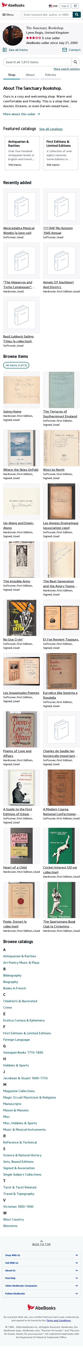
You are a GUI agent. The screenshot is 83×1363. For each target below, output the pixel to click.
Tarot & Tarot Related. (20, 1187)
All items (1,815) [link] (16, 365)
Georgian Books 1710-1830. (23, 1052)
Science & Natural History (22, 1155)
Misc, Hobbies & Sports (20, 1123)
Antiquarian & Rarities (19, 956)
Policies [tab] (50, 75)
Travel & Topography (18, 1194)
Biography (10, 982)
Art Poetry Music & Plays (21, 962)
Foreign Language (16, 1040)
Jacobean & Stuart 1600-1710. (25, 1078)
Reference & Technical (20, 1142)
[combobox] (47, 15)
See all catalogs (51, 129)
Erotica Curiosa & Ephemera (24, 1020)
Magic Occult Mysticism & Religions (29, 1097)
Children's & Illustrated (20, 1001)
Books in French (14, 988)
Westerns (10, 1226)
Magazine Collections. (19, 1091)
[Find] (77, 15)
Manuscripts (12, 1104)
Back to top (41, 1244)
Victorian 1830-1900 (18, 1206)
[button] (75, 62)
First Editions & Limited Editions (27, 1033)
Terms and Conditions (59, 1320)
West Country (13, 1219)
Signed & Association (19, 1168)
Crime (7, 1007)
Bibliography (12, 975)
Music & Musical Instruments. (25, 1129)
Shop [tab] (11, 75)
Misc (6, 1117)
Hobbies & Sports (16, 1065)
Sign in (65, 5)
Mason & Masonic (16, 1110)
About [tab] (30, 75)
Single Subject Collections (22, 1174)
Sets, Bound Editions (18, 1162)
